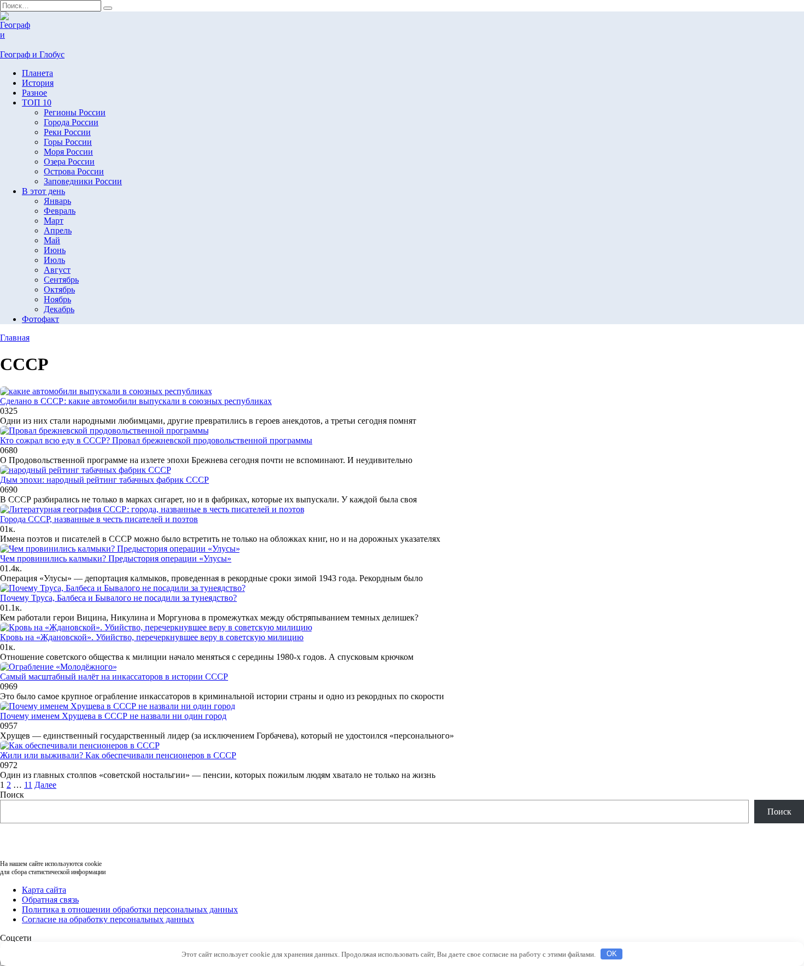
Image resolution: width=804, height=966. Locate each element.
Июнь (55, 250)
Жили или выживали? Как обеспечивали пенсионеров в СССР (118, 755)
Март (53, 220)
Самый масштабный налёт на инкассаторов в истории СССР (114, 676)
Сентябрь (61, 279)
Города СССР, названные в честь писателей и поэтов (99, 519)
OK (612, 954)
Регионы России (75, 112)
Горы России (68, 142)
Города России (71, 122)
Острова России (74, 171)
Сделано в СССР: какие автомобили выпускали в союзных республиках (136, 401)
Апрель (58, 230)
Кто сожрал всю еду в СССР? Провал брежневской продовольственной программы (156, 440)
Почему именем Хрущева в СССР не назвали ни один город (113, 716)
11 (28, 784)
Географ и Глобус (32, 54)
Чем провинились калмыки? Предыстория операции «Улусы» (115, 558)
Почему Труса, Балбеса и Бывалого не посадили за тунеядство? (118, 597)
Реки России (67, 132)
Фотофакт (40, 319)
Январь (57, 201)
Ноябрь (57, 299)
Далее (45, 784)
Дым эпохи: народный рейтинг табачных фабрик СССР (104, 479)
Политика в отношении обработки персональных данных (130, 909)
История (38, 82)
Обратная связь (50, 899)
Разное (34, 92)
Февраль (59, 210)
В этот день (43, 191)
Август (57, 269)
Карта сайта (44, 889)
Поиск (12, 794)
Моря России (68, 151)
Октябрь (59, 289)
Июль (54, 260)
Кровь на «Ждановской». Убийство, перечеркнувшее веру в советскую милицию (152, 637)
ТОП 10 (36, 102)
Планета (37, 73)
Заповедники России (83, 181)
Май (52, 240)
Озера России (69, 161)
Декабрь (59, 309)
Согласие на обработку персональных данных (108, 919)
